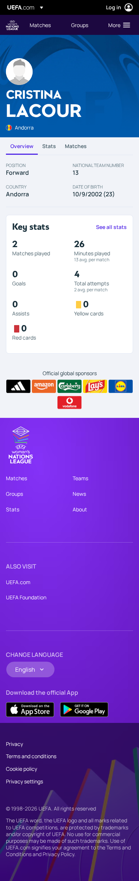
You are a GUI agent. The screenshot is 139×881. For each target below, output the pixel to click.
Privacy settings (24, 781)
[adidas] (18, 386)
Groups (14, 493)
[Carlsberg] (69, 386)
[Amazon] (44, 386)
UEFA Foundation (26, 597)
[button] (117, 24)
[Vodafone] (69, 402)
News (79, 493)
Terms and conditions (31, 756)
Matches (76, 146)
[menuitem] (44, 24)
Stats (49, 146)
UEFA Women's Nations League (12, 25)
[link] (40, 24)
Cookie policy (21, 768)
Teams (80, 478)
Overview (21, 146)
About (80, 509)
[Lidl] (121, 386)
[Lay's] (95, 386)
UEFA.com (18, 582)
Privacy (14, 743)
